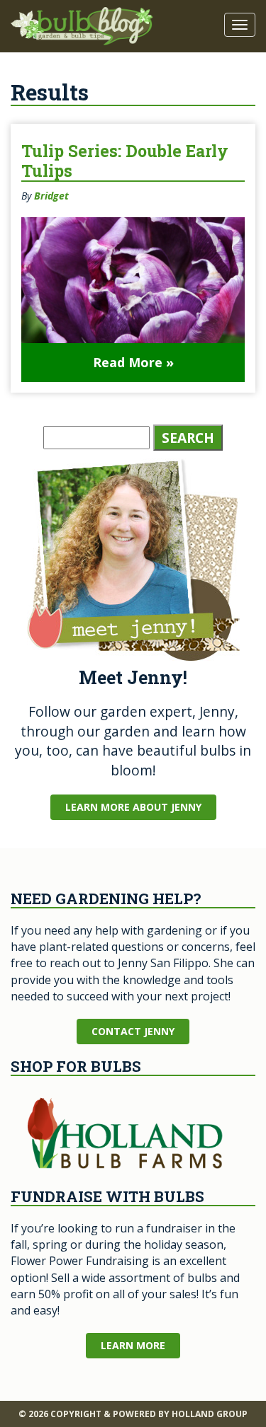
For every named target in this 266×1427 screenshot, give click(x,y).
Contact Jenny (133, 1031)
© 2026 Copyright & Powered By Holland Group (133, 1414)
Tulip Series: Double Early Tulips (124, 160)
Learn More (133, 1345)
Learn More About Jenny (133, 807)
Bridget (51, 195)
